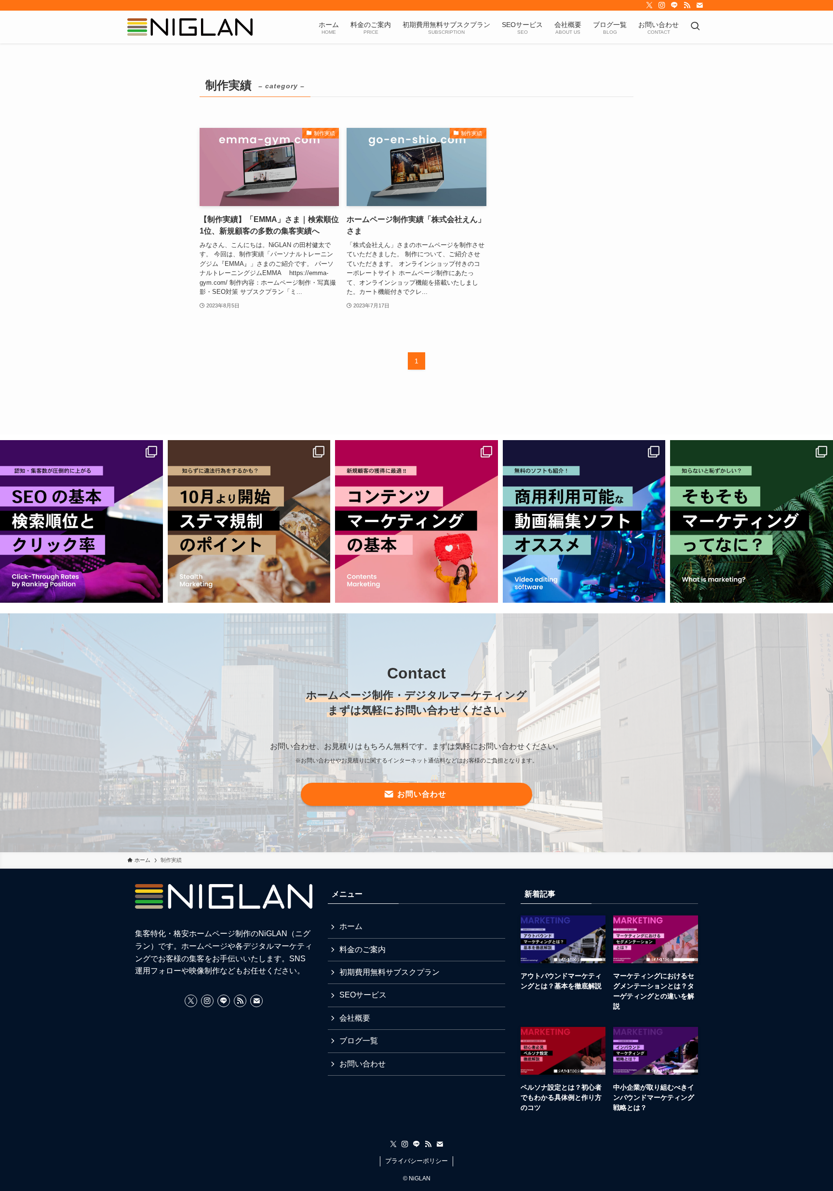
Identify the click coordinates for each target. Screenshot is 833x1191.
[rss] (687, 5)
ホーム (351, 926)
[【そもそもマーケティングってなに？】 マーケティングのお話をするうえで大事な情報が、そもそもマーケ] (751, 521)
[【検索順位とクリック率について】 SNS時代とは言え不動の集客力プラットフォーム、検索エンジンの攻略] (81, 521)
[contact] (699, 5)
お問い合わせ (362, 1064)
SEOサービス (363, 995)
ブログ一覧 (358, 1041)
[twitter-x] (649, 5)
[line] (674, 5)
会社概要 (354, 1018)
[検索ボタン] (695, 27)
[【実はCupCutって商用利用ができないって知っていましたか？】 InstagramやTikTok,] (584, 521)
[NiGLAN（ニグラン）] (190, 27)
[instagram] (662, 5)
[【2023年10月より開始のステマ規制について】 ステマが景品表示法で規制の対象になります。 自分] (249, 521)
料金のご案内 (362, 949)
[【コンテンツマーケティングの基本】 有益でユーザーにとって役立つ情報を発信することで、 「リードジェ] (416, 521)
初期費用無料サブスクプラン (389, 972)
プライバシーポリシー (416, 1160)
